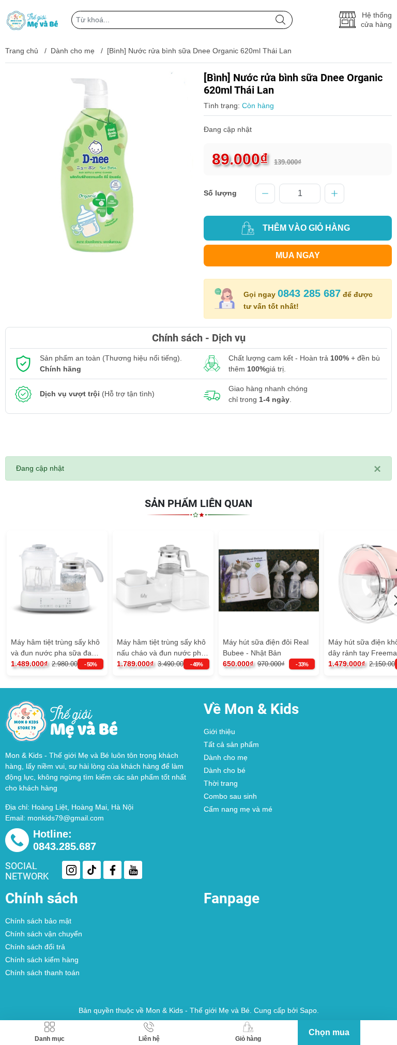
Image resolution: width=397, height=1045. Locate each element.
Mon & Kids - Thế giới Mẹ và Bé (198, 1010)
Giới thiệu (219, 731)
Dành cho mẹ (73, 51)
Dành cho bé (225, 770)
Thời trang (221, 783)
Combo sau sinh (230, 796)
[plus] (334, 193)
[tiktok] (92, 870)
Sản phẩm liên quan (198, 503)
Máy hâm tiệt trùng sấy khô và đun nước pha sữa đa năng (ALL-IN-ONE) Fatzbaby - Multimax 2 (55, 648)
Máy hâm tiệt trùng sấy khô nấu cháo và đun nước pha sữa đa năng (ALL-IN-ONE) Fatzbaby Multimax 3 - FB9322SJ (161, 648)
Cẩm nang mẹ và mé (238, 809)
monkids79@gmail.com (65, 818)
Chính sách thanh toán (42, 972)
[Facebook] (112, 870)
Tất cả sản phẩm (231, 744)
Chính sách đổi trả (35, 947)
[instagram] (71, 870)
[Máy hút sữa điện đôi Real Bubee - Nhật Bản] (269, 580)
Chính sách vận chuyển (43, 934)
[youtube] (133, 870)
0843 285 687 (309, 293)
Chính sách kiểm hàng (42, 960)
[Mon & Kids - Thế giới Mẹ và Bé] (33, 19)
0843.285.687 (64, 846)
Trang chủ (21, 51)
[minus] (265, 193)
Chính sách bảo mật (38, 921)
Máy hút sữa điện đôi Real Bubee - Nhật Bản (266, 647)
